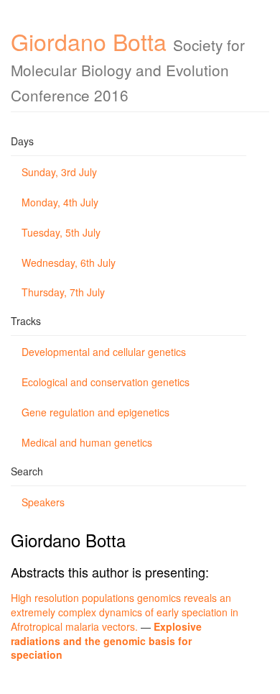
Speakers (43, 502)
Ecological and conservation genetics (106, 382)
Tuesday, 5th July (61, 232)
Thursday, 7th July (63, 292)
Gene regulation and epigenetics (95, 412)
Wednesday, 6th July (69, 262)
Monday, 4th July (60, 202)
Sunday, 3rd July (59, 172)
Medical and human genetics (87, 442)
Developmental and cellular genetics (104, 351)
